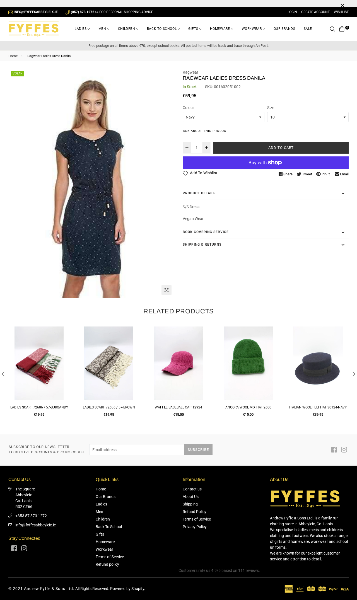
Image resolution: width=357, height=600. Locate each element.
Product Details (199, 193)
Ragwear (190, 72)
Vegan (18, 73)
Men (102, 29)
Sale (308, 29)
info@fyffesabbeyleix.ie (35, 525)
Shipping (190, 504)
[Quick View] (63, 340)
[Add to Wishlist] (63, 351)
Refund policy (107, 564)
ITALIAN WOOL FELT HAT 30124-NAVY (318, 407)
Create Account (315, 12)
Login (292, 12)
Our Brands (284, 29)
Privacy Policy (195, 526)
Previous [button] (3, 373)
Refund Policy (194, 511)
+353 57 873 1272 (31, 516)
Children (127, 29)
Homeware (220, 29)
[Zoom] (166, 290)
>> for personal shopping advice (112, 12)
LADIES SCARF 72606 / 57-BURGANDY (39, 407)
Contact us (192, 489)
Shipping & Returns (202, 244)
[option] (91, 183)
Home (13, 56)
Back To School (162, 29)
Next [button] (354, 373)
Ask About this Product (205, 131)
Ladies (81, 29)
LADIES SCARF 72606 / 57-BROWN (109, 407)
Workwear (252, 29)
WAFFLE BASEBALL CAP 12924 (178, 407)
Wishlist (341, 12)
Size (270, 107)
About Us (191, 496)
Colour (188, 107)
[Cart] (341, 28)
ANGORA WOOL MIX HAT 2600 (248, 407)
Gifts (193, 29)
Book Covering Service (206, 232)
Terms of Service (110, 557)
